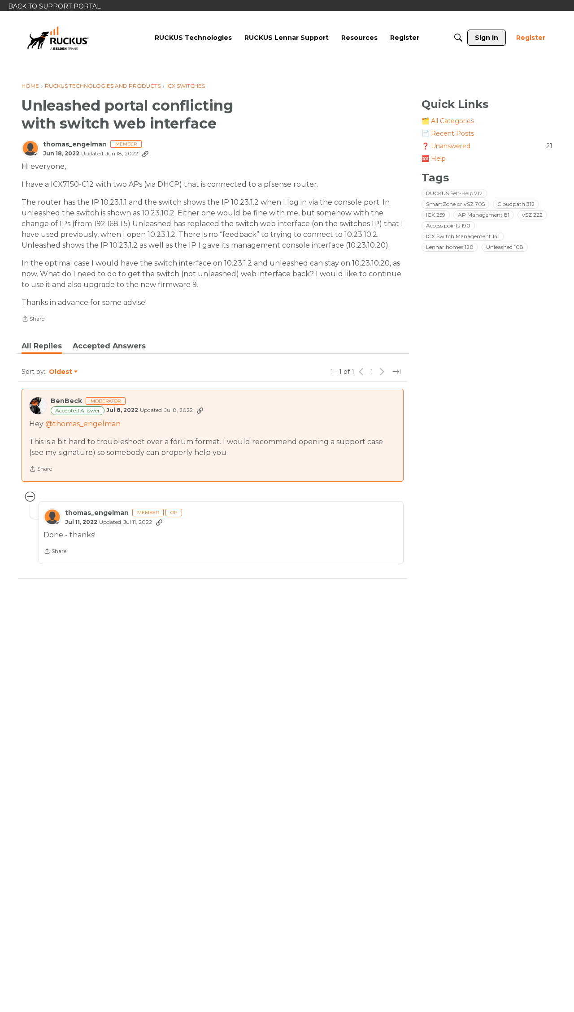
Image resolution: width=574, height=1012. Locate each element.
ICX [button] (435, 214)
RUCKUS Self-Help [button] (454, 193)
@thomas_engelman (83, 424)
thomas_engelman (75, 144)
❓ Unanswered (487, 146)
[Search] (458, 38)
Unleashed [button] (504, 247)
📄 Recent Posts (448, 133)
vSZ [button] (532, 214)
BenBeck (66, 401)
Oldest (61, 372)
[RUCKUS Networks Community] (58, 38)
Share (33, 319)
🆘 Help (434, 158)
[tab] (41, 346)
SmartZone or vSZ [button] (455, 204)
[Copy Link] (145, 154)
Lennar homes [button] (450, 247)
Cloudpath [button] (516, 204)
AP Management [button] (483, 214)
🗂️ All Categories (448, 121)
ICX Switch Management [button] (463, 236)
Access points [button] (448, 225)
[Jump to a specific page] (396, 371)
